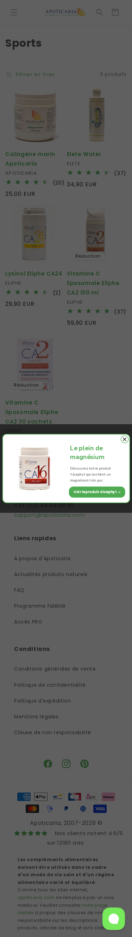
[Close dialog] (124, 439)
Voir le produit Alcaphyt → (96, 492)
